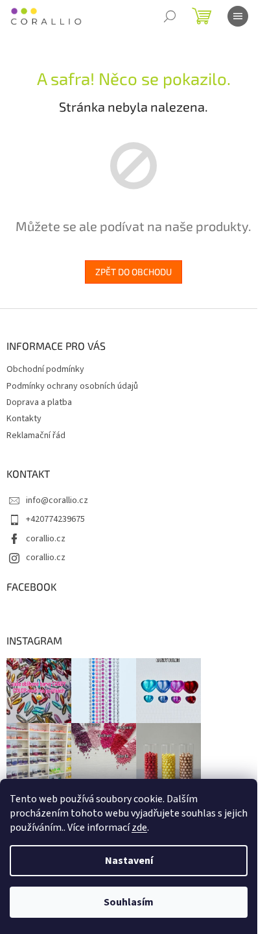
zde (139, 827)
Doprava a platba (39, 402)
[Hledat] (170, 16)
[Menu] (238, 16)
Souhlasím (129, 902)
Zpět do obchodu (133, 271)
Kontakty (23, 418)
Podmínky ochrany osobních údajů (72, 386)
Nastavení (129, 861)
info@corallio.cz (57, 500)
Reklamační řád (35, 435)
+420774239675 (55, 519)
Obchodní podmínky (45, 369)
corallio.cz (45, 538)
